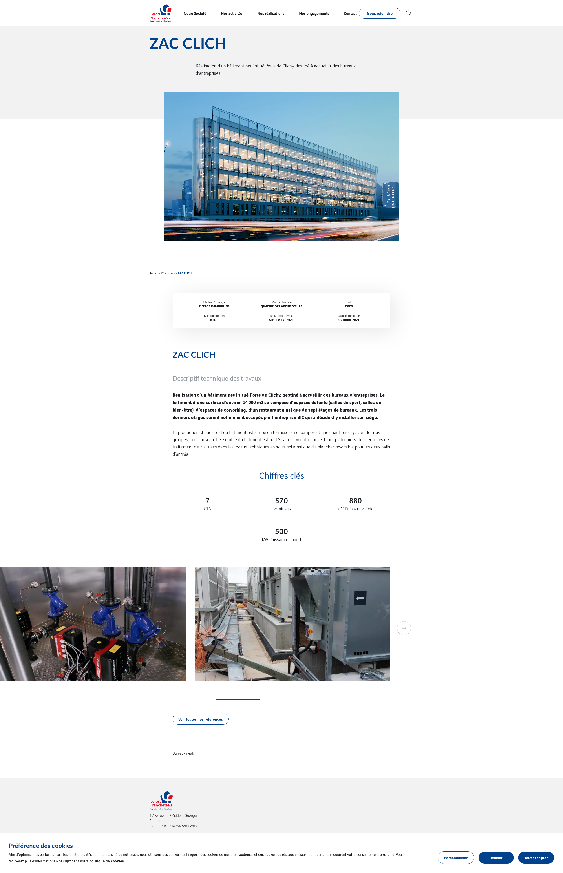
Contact (350, 13)
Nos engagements (314, 13)
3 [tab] (281, 699)
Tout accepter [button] (536, 857)
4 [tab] (325, 699)
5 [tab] (368, 699)
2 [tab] (238, 699)
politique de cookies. (107, 861)
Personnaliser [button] (456, 857)
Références (168, 273)
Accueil (154, 273)
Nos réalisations (270, 13)
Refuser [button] (496, 857)
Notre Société (195, 13)
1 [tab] (194, 699)
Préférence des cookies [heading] (41, 846)
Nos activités (232, 13)
